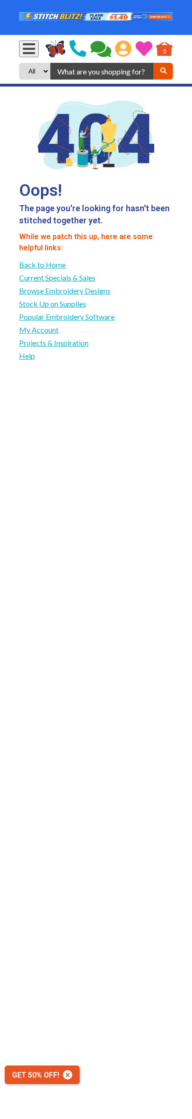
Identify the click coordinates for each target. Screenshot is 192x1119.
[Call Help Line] (77, 48)
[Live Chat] (100, 49)
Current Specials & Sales (57, 277)
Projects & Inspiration (54, 342)
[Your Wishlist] (144, 48)
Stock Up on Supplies (52, 303)
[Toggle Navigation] (29, 48)
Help (27, 355)
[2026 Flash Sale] (96, 17)
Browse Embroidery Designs (64, 290)
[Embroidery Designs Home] (56, 49)
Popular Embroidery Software (67, 316)
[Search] (163, 71)
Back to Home (42, 264)
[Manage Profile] (123, 48)
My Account (39, 329)
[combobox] (101, 71)
